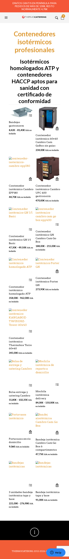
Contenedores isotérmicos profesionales (34, 42)
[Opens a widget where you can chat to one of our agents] (55, 552)
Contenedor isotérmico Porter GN (47, 281)
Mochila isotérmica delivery (42, 395)
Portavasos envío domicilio (20, 440)
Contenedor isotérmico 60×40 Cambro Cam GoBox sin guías (47, 140)
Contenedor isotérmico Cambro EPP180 (21, 189)
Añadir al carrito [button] (57, 128)
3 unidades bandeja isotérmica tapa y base (21, 495)
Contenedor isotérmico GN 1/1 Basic (20, 239)
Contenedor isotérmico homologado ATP (20, 290)
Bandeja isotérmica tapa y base (48, 494)
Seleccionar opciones (30, 115)
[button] (6, 17)
